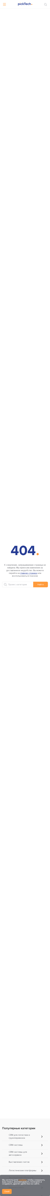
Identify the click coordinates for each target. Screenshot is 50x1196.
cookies (22, 1180)
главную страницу (28, 573)
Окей (6, 1191)
